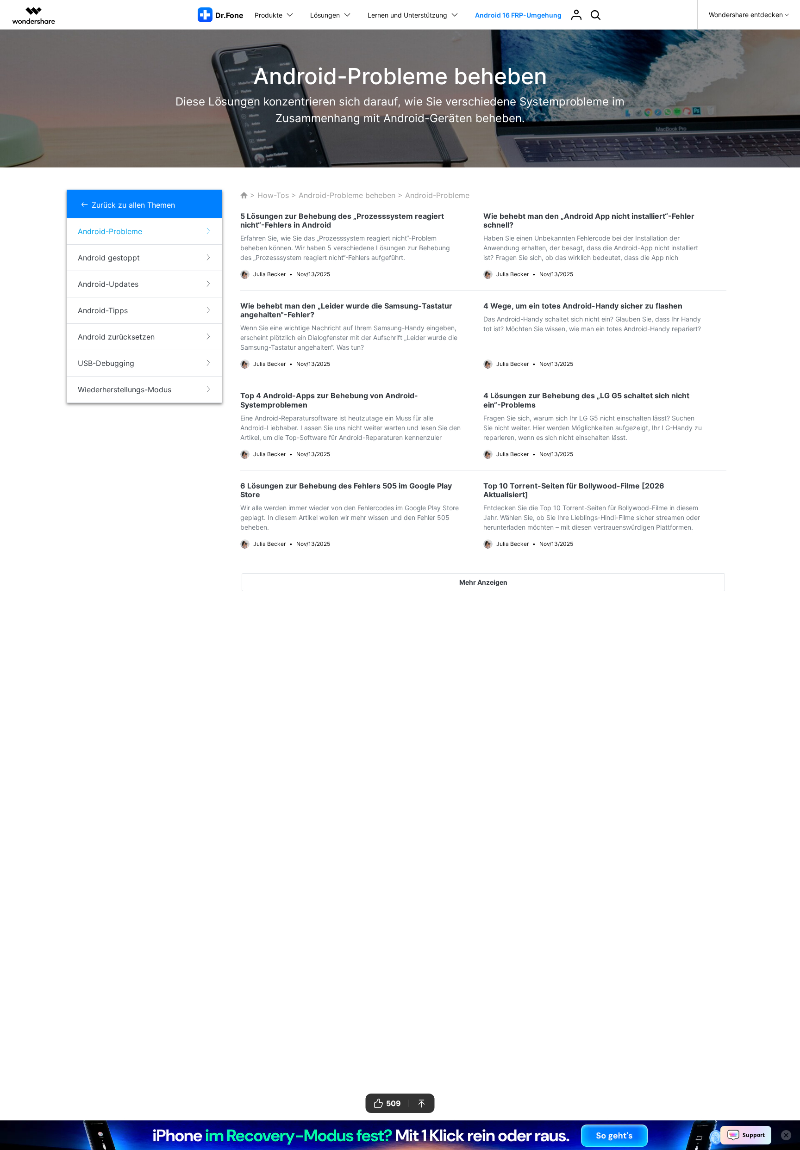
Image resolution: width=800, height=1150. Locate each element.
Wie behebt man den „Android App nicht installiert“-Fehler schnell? (588, 220)
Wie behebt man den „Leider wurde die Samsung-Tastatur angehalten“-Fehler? (346, 310)
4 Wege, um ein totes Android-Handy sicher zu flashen (582, 305)
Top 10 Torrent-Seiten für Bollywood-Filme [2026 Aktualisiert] (573, 490)
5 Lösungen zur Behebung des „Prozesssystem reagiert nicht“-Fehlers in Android (342, 220)
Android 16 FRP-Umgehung (518, 15)
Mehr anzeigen (483, 582)
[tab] (144, 231)
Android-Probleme (436, 195)
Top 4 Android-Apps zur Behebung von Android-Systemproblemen (329, 400)
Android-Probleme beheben (347, 195)
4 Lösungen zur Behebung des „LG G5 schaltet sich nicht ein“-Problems (586, 400)
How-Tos (273, 195)
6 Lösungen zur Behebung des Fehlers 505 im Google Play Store (346, 490)
